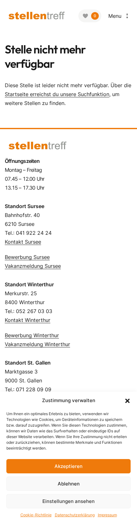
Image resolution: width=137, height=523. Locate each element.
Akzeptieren (68, 466)
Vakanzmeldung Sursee (33, 266)
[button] (127, 400)
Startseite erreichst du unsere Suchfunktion (57, 94)
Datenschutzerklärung (75, 515)
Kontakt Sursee (23, 242)
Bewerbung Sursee (27, 257)
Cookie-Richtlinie (36, 515)
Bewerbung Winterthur (32, 335)
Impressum (107, 515)
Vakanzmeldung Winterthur (37, 344)
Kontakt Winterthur (27, 320)
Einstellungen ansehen (68, 501)
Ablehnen (69, 484)
